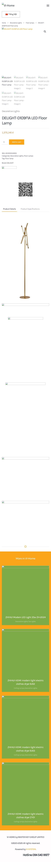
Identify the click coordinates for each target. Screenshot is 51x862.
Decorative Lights (11, 111)
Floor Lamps (28, 156)
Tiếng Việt (12, 14)
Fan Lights (32, 621)
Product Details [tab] (9, 209)
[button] (48, 5)
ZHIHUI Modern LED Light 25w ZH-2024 (25, 617)
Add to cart (16, 142)
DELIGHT (10, 163)
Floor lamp (9, 158)
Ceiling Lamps (19, 688)
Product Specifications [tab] (30, 209)
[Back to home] (18, 5)
